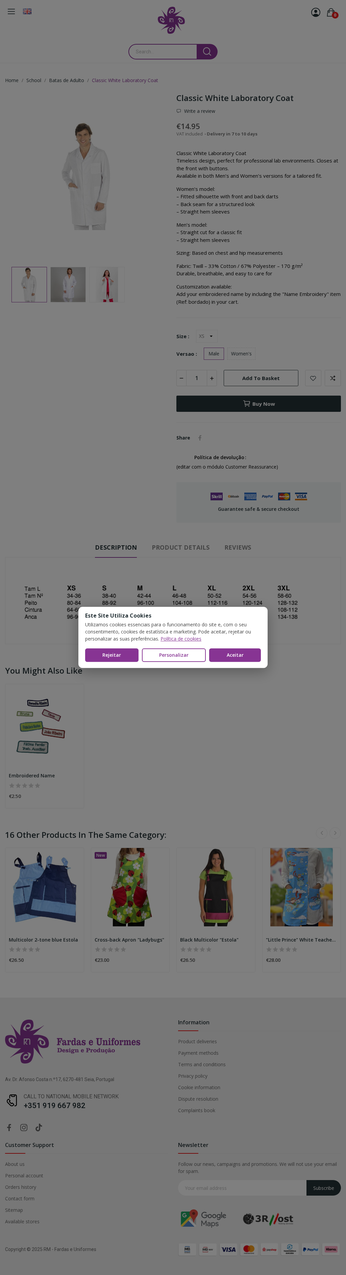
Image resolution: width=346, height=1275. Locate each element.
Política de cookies (180, 638)
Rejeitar (111, 655)
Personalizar (174, 655)
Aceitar (235, 655)
